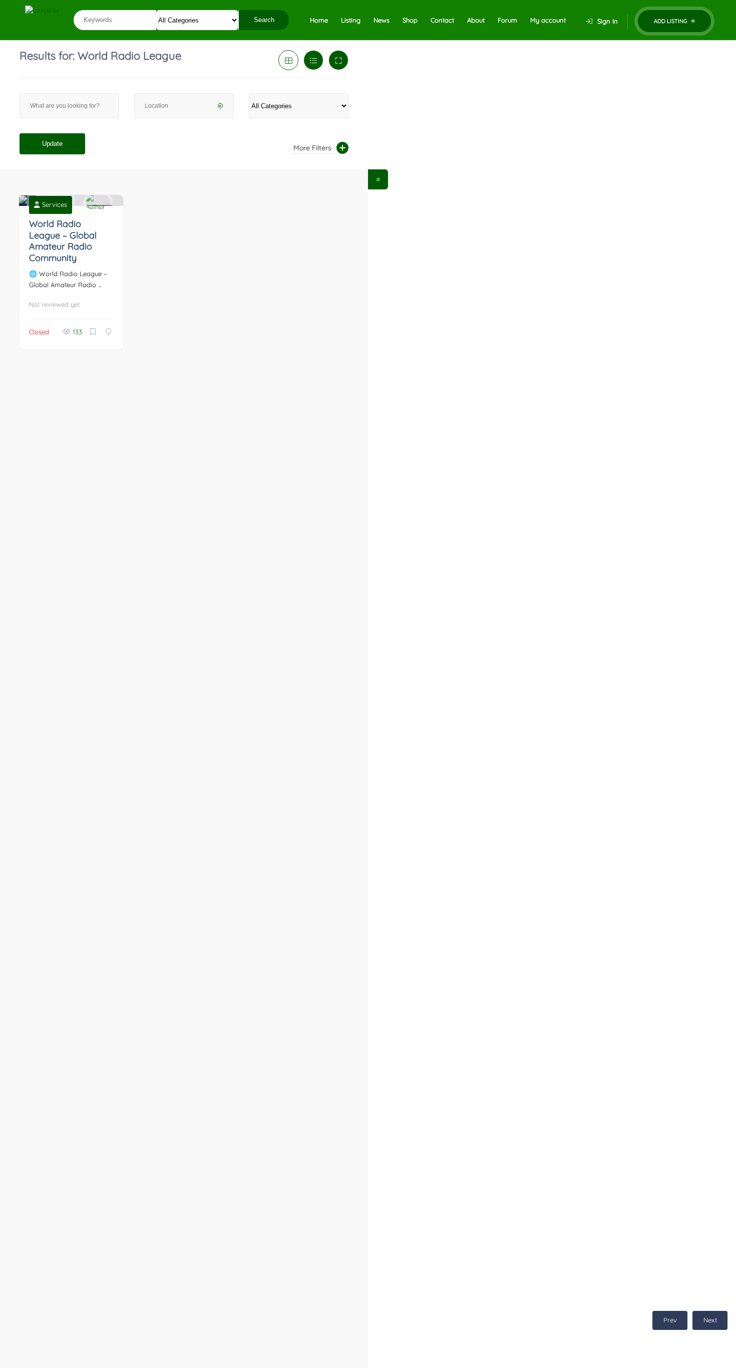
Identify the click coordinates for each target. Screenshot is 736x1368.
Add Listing (671, 21)
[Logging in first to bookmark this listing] (94, 332)
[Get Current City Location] (220, 106)
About (476, 20)
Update (52, 143)
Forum (507, 20)
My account (548, 20)
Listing (350, 20)
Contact (442, 20)
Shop (410, 20)
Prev (670, 1320)
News (382, 20)
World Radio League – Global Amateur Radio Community (63, 241)
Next (710, 1320)
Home (319, 20)
